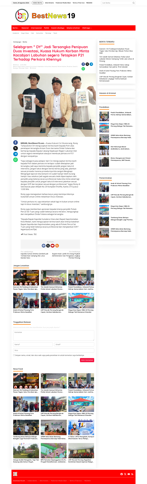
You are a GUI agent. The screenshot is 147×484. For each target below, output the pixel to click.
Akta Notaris (44, 481)
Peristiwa (69, 66)
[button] (134, 3)
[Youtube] (52, 246)
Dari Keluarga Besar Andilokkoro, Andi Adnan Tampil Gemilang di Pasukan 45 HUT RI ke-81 (121, 148)
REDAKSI (87, 481)
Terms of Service (76, 481)
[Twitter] (48, 246)
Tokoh (26, 68)
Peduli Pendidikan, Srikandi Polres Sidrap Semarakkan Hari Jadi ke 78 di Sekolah (81, 288)
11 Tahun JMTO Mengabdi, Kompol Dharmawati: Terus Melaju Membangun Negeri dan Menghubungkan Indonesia (81, 438)
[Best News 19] (45, 15)
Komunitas (47, 66)
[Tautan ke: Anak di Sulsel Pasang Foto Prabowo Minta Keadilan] (104, 187)
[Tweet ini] (87, 64)
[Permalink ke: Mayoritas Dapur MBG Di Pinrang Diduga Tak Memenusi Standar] (81, 300)
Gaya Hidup (21, 66)
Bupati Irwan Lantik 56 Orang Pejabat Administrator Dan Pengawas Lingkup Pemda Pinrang (66, 255)
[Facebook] (43, 246)
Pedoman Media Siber (59, 481)
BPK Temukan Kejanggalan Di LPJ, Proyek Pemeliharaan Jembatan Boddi (53, 461)
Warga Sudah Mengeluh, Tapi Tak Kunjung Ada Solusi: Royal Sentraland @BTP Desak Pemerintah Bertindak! (26, 461)
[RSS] (57, 246)
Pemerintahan (62, 66)
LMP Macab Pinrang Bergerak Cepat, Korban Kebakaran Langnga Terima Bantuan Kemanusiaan (52, 311)
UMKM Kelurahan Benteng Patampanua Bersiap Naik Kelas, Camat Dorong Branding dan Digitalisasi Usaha (53, 438)
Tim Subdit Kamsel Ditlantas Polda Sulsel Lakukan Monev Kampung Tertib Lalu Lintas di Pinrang (52, 288)
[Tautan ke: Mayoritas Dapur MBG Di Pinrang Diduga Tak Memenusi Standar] (104, 128)
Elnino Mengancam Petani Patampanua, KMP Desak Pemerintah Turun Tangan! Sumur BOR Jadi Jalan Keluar (122, 159)
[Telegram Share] (91, 64)
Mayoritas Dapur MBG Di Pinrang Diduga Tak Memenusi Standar (80, 311)
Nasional (54, 66)
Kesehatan (40, 66)
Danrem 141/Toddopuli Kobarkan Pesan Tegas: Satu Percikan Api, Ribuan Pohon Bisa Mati (25, 288)
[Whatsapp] (83, 69)
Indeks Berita (32, 481)
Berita (15, 66)
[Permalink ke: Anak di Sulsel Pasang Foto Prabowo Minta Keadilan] (26, 300)
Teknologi (21, 68)
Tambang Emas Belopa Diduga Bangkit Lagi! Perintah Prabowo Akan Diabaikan (25, 438)
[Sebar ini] (83, 64)
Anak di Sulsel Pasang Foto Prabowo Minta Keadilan (23, 311)
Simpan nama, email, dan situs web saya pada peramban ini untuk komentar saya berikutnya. (49, 355)
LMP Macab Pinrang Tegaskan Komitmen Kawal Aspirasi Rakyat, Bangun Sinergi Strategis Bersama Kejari (81, 461)
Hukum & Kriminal (31, 66)
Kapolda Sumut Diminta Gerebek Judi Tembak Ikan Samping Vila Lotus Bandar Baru (34, 255)
